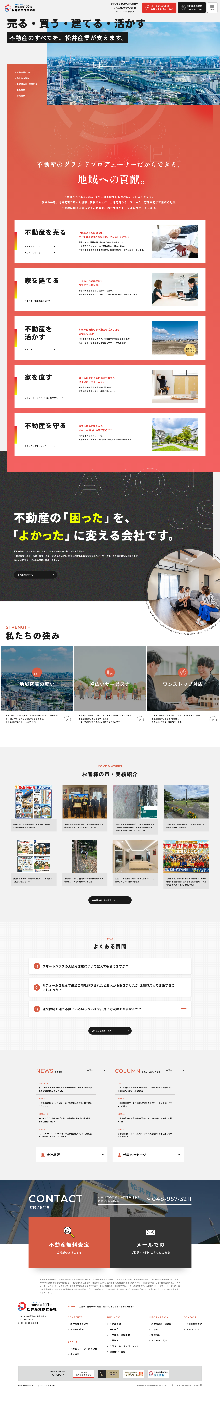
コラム (154, 1329)
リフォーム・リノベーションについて (41, 397)
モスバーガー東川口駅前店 (188, 1385)
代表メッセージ (134, 1154)
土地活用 (114, 1340)
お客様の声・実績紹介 (27, 84)
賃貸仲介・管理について (35, 446)
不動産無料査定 (194, 1323)
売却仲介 (114, 1329)
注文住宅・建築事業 (120, 1334)
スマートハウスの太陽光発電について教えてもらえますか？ (82, 966)
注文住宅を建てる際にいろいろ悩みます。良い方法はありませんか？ (88, 1009)
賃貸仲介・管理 (117, 1351)
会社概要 (21, 90)
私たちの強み (23, 78)
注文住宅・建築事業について (37, 301)
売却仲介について (32, 252)
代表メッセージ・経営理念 (83, 1348)
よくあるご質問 (159, 1340)
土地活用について (32, 349)
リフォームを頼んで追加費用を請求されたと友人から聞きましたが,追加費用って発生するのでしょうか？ (105, 987)
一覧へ (90, 1070)
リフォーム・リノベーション (124, 1346)
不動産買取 (115, 1323)
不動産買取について (33, 246)
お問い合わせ (193, 1329)
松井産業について (25, 72)
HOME (101, 1306)
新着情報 (155, 1334)
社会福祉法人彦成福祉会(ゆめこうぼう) (153, 1385)
